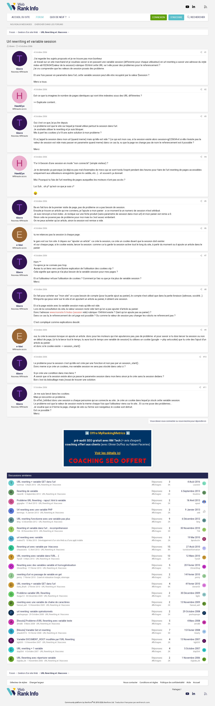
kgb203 (20, 642)
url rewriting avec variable (30, 537)
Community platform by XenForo (89, 702)
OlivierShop (22, 568)
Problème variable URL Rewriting (33, 593)
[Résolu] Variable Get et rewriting (34, 630)
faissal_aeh (22, 605)
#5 (205, 201)
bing (18, 522)
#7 (205, 255)
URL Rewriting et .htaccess (49, 485)
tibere (11, 46)
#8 (205, 289)
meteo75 (21, 540)
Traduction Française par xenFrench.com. (132, 702)
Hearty (197, 633)
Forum (40, 17)
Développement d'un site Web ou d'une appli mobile (60, 540)
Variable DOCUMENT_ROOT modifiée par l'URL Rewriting (46, 639)
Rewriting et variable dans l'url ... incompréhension (42, 528)
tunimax (20, 485)
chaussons (22, 550)
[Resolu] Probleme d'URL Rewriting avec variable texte (44, 620)
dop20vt (20, 651)
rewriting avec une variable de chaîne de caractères (43, 602)
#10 (205, 357)
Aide (189, 682)
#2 (205, 89)
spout (197, 503)
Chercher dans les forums (48, 24)
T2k (18, 531)
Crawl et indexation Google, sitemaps (53, 577)
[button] (69, 17)
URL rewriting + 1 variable (30, 648)
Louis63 (196, 485)
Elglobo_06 (21, 661)
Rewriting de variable (27, 491)
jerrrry (19, 577)
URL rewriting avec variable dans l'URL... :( (38, 555)
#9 (205, 330)
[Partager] (201, 52)
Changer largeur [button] (36, 682)
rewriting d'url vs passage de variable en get (39, 574)
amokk (20, 624)
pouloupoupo (22, 614)
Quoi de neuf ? (58, 17)
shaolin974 (22, 633)
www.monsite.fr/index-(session (66, 312)
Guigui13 (21, 596)
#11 (205, 387)
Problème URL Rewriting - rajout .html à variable (41, 500)
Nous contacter (130, 682)
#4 (205, 157)
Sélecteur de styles (18, 682)
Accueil (196, 682)
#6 (205, 228)
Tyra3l (19, 559)
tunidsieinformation (191, 550)
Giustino (196, 494)
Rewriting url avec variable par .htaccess (37, 546)
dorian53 (196, 587)
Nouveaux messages (21, 24)
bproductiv (195, 540)
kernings (20, 513)
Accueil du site (21, 17)
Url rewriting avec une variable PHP (34, 509)
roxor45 (20, 494)
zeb (198, 513)
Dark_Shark (21, 587)
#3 (205, 116)
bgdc (198, 596)
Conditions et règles (149, 682)
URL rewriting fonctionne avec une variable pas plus (43, 518)
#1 (205, 52)
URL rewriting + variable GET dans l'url (36, 481)
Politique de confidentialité (172, 682)
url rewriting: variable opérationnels (35, 611)
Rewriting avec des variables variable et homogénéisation (46, 565)
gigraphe (20, 503)
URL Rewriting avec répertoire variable (36, 657)
